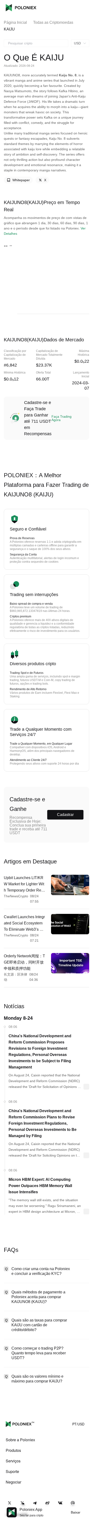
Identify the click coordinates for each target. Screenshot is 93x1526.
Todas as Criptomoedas (53, 22)
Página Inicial (15, 22)
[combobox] (36, 43)
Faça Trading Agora (62, 418)
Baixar (75, 1512)
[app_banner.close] (86, 1507)
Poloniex (21, 7)
